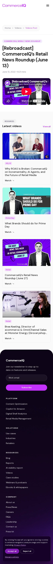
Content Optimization (16, 404)
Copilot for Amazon (15, 409)
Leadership (11, 521)
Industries (10, 438)
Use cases (11, 433)
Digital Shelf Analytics (16, 413)
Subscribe (26, 387)
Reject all (27, 551)
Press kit (10, 531)
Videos (18, 28)
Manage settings (12, 557)
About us (10, 502)
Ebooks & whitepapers (17, 487)
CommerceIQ (15, 360)
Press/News (11, 507)
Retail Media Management (18, 418)
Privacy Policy (20, 545)
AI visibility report (14, 467)
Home (8, 28)
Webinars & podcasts (16, 482)
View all (47, 126)
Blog (8, 458)
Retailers (10, 443)
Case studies (12, 477)
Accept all (12, 551)
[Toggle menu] (48, 5)
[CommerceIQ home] (14, 5)
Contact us (11, 526)
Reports (10, 463)
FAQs (8, 517)
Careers (10, 512)
